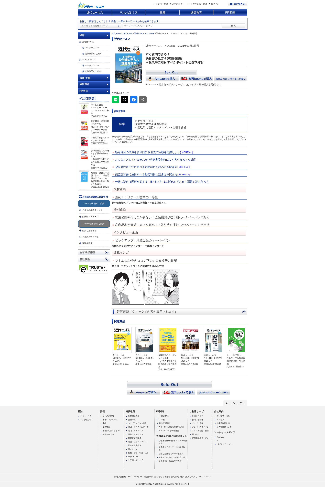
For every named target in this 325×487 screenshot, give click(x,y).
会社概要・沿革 (223, 416)
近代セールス (95, 12)
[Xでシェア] (124, 99)
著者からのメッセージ (112, 431)
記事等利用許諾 (223, 423)
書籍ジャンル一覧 (110, 420)
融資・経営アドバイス (137, 442)
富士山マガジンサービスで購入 (230, 78)
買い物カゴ (237, 4)
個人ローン (132, 449)
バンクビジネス (129, 12)
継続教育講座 (164, 423)
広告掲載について (224, 427)
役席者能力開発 (134, 438)
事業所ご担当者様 (90, 237)
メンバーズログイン (200, 427)
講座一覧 (132, 420)
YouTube (220, 437)
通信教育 (196, 12)
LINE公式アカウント (225, 444)
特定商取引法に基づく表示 (156, 476)
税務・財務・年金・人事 (138, 453)
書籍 (162, 12)
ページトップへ (235, 403)
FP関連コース (134, 457)
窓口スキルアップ (135, 431)
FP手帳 (162, 420)
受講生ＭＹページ (90, 216)
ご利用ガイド (178, 4)
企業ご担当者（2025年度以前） (172, 454)
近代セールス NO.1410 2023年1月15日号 (213, 358)
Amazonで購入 (162, 78)
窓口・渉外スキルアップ (138, 427)
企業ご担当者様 (89, 230)
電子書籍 (106, 427)
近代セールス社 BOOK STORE (91, 5)
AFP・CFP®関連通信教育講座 (171, 427)
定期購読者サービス (200, 438)
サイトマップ (205, 476)
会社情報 (94, 259)
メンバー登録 (162, 4)
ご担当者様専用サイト (92, 210)
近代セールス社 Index (144, 33)
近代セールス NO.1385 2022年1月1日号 (144, 358)
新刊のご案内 (108, 416)
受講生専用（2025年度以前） (171, 461)
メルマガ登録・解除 (198, 4)
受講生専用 (87, 243)
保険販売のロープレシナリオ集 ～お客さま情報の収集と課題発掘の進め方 (167, 361)
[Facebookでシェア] (133, 99)
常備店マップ (94, 252)
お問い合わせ (197, 420)
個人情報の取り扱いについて (184, 476)
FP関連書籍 (164, 416)
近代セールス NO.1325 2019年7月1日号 (122, 358)
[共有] (143, 99)
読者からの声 (108, 434)
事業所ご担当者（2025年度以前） (173, 457)
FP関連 (230, 12)
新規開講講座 (133, 416)
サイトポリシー (135, 476)
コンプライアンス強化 (137, 423)
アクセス (220, 420)
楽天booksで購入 (196, 78)
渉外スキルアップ (135, 434)
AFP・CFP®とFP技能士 (169, 431)
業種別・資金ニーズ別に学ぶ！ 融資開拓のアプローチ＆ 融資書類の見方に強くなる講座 (100, 178)
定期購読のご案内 (93, 53)
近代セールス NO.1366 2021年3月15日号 (190, 358)
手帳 (104, 423)
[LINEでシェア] (115, 99)
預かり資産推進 (134, 445)
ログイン (215, 4)
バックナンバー (92, 48)
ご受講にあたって (135, 460)
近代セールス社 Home (122, 33)
